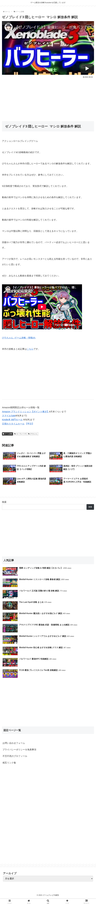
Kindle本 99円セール (12, 419)
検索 (4, 502)
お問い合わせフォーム (13, 743)
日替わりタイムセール (13, 423)
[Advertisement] (48, 97)
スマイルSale (9, 415)
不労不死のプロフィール (14, 756)
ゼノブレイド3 (21, 434)
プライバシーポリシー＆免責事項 (19, 749)
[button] (88, 478)
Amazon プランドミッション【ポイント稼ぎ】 (25, 411)
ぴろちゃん (34, 434)
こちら (30, 349)
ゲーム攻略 (8, 434)
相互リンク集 (9, 762)
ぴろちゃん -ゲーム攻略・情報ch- (19, 337)
